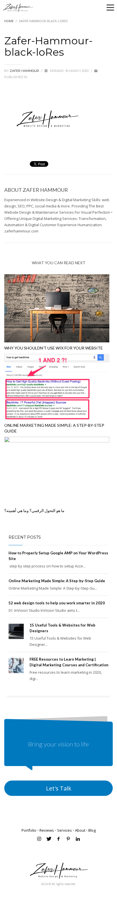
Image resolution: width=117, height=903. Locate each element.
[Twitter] (49, 839)
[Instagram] (39, 839)
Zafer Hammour (25, 71)
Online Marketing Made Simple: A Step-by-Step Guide (57, 581)
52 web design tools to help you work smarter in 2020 (57, 603)
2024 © (46, 884)
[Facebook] (58, 839)
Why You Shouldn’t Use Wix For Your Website (53, 348)
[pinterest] (68, 839)
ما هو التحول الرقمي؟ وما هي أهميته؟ (34, 510)
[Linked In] (78, 839)
